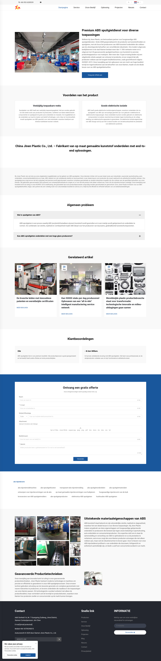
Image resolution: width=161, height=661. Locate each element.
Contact (143, 7)
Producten (85, 617)
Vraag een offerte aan (95, 75)
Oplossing (105, 7)
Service (76, 7)
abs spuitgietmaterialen (118, 488)
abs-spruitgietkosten (48, 488)
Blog (83, 638)
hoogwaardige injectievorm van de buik (113, 492)
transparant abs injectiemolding (71, 488)
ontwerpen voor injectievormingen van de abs (35, 492)
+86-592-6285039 (26, 2)
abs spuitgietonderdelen (96, 488)
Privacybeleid (86, 651)
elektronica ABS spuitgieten (82, 496)
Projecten (119, 7)
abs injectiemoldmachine (27, 488)
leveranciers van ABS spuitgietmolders (32, 496)
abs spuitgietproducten (59, 496)
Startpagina (63, 7)
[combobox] (23, 416)
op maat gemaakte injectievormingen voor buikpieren (75, 492)
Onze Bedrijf (90, 7)
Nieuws (131, 7)
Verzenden (80, 459)
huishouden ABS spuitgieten (106, 496)
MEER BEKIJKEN (22, 308)
